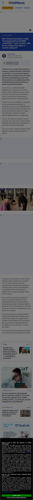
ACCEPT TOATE (16, 495)
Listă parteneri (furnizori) (8, 492)
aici (12, 465)
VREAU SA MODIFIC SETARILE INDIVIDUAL (16, 497)
